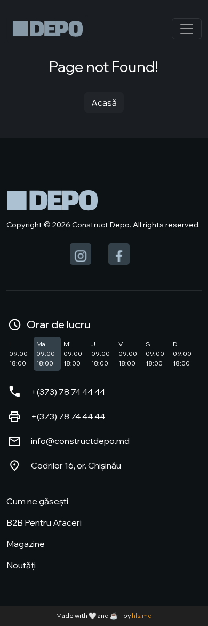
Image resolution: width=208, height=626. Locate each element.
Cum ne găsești (37, 501)
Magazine (25, 543)
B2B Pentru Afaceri (44, 522)
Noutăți (21, 565)
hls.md (142, 616)
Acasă (104, 102)
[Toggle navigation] (187, 28)
